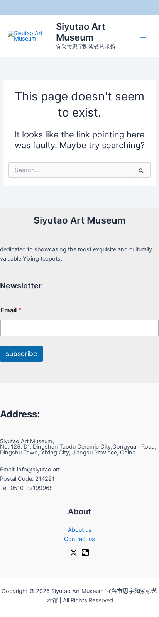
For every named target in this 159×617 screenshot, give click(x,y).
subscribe (21, 354)
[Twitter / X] (73, 552)
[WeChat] (85, 552)
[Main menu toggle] (143, 36)
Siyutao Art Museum (80, 32)
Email (10, 310)
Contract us (79, 539)
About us (79, 529)
